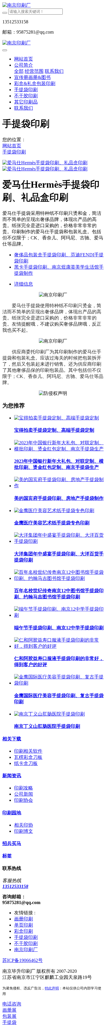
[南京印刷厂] (53, 5)
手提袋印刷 (14, 151)
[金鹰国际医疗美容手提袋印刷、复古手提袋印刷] (59, 682)
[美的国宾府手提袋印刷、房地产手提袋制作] (59, 485)
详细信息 (23, 283)
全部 (19, 71)
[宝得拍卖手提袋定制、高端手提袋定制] (56, 417)
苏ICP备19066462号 (22, 960)
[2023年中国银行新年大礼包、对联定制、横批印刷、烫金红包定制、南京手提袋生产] (59, 448)
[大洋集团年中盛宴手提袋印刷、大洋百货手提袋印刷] (59, 541)
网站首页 (23, 58)
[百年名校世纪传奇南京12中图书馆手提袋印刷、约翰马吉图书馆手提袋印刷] (59, 578)
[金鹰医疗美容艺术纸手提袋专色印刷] (54, 510)
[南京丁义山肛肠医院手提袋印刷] (49, 713)
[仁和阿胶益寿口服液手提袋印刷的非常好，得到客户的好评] (59, 646)
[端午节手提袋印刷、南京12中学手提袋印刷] (59, 615)
